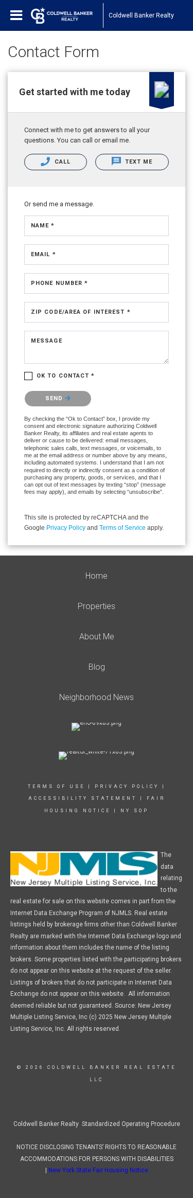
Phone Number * (59, 283)
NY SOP (134, 810)
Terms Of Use (56, 786)
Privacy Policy (65, 527)
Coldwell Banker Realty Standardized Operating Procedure (96, 1124)
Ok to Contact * (66, 375)
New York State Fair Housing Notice (98, 1170)
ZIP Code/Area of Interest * (81, 312)
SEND (55, 398)
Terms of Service (122, 527)
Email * (43, 254)
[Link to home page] (67, 15)
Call (61, 161)
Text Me (138, 161)
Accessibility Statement (82, 798)
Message (46, 340)
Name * (43, 225)
